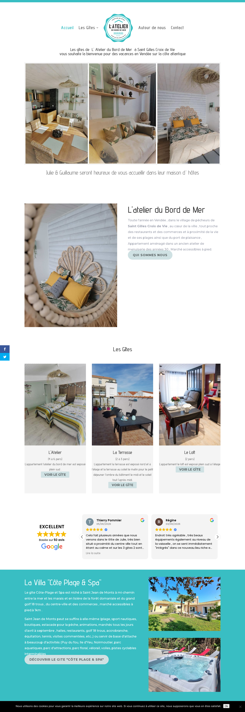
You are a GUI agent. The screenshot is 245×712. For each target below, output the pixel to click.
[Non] (240, 707)
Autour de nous (152, 28)
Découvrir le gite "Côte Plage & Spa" (66, 659)
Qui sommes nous (150, 255)
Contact (177, 28)
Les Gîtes (87, 28)
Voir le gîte (55, 475)
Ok (226, 706)
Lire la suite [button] (93, 553)
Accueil (67, 28)
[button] (217, 537)
